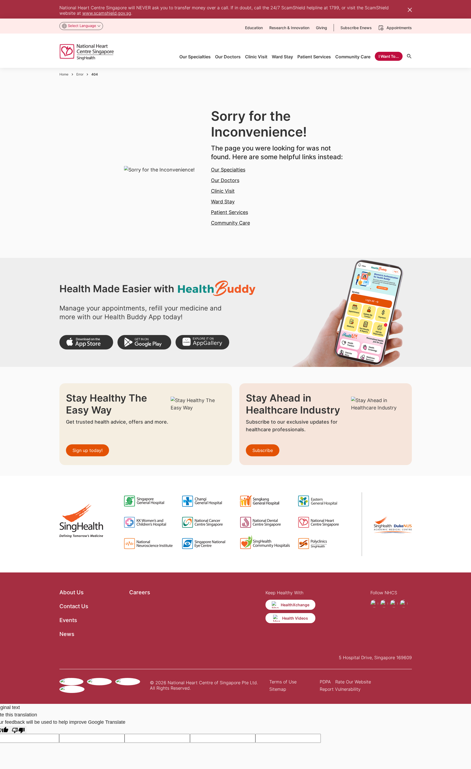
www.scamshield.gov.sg (106, 13)
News (66, 634)
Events (68, 620)
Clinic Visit (223, 191)
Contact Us (73, 606)
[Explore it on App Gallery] (202, 342)
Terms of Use (283, 681)
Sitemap (277, 689)
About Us (71, 592)
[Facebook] (374, 603)
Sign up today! (87, 450)
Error (79, 74)
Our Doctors (225, 180)
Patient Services (229, 212)
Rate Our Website (353, 681)
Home (63, 74)
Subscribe (262, 450)
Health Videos (295, 618)
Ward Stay (223, 201)
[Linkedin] (403, 603)
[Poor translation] (18, 730)
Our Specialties (228, 170)
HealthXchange (295, 604)
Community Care (230, 223)
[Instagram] (384, 603)
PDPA (325, 681)
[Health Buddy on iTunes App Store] (86, 342)
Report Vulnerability (340, 689)
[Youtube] (394, 603)
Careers (139, 592)
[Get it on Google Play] (144, 342)
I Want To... (389, 56)
